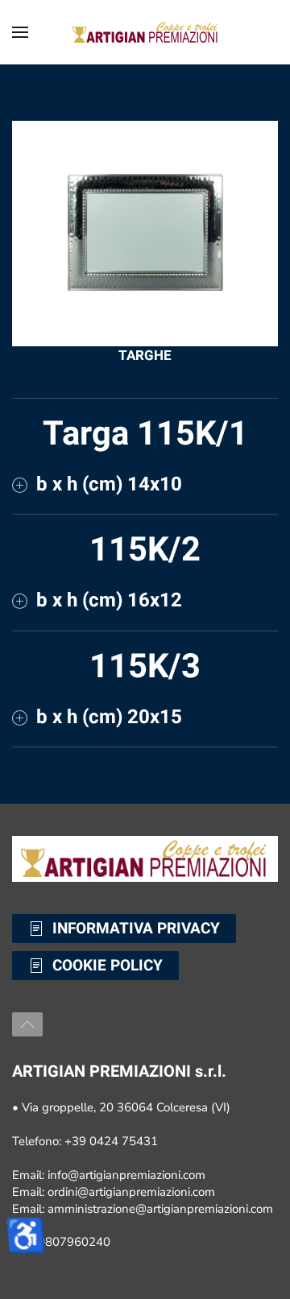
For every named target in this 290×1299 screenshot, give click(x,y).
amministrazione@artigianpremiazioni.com (160, 1209)
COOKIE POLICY (107, 965)
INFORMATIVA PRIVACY (136, 928)
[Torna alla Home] (145, 32)
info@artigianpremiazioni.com (126, 1175)
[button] (20, 32)
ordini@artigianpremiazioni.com (131, 1192)
